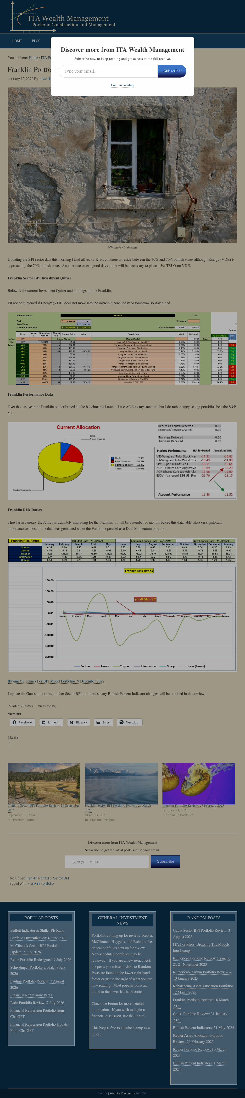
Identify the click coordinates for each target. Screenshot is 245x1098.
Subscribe (172, 71)
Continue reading (122, 85)
